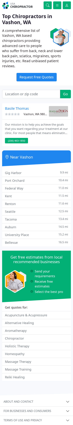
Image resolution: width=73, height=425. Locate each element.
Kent (36, 196)
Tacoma (36, 219)
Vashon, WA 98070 (36, 114)
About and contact (18, 402)
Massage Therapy (18, 361)
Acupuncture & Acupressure (26, 315)
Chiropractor (14, 338)
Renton (36, 203)
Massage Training (18, 369)
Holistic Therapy (17, 346)
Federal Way (36, 188)
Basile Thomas (17, 108)
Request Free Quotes (36, 77)
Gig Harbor (36, 172)
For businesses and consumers (27, 411)
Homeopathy (14, 354)
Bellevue (36, 242)
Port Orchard (36, 180)
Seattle (36, 211)
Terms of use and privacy (23, 420)
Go (65, 94)
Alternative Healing (19, 323)
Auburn (36, 227)
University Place (36, 234)
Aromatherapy (16, 330)
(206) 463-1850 (16, 140)
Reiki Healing (15, 377)
